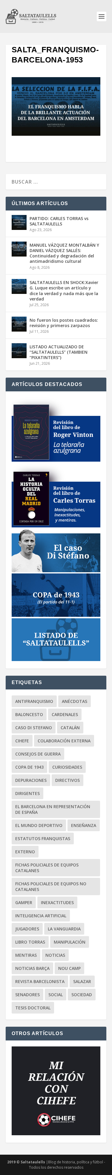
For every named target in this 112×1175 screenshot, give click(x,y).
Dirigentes (27, 793)
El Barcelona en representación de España (52, 809)
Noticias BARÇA (32, 968)
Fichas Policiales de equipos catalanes (47, 867)
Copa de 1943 (29, 767)
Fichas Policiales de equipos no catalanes (50, 886)
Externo (25, 851)
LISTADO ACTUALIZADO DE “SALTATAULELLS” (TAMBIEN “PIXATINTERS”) (59, 352)
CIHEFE (22, 741)
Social (55, 994)
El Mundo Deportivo (38, 825)
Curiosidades (67, 767)
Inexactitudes (57, 902)
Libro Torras (30, 942)
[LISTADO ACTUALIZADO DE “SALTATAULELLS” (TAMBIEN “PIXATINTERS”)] (19, 350)
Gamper (23, 902)
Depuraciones (31, 780)
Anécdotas (74, 701)
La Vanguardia (64, 929)
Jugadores (27, 929)
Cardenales (65, 714)
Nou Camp (69, 968)
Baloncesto (29, 714)
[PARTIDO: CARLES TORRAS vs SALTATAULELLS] (19, 222)
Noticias (55, 955)
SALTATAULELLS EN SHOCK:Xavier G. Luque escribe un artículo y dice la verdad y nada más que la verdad (64, 291)
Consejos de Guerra (38, 754)
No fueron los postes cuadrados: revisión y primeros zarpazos (64, 322)
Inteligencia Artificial (40, 915)
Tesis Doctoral (32, 1008)
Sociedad (81, 994)
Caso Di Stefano (33, 727)
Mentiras (26, 955)
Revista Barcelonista (40, 981)
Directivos (67, 780)
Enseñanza (83, 825)
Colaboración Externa (64, 741)
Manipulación (69, 942)
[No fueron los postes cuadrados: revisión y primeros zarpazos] (19, 324)
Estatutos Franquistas (42, 838)
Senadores (27, 994)
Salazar (82, 981)
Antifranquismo (34, 701)
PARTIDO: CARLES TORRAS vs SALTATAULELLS (59, 221)
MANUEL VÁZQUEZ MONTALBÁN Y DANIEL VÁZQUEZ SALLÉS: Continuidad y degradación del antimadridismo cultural (64, 253)
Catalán (70, 727)
